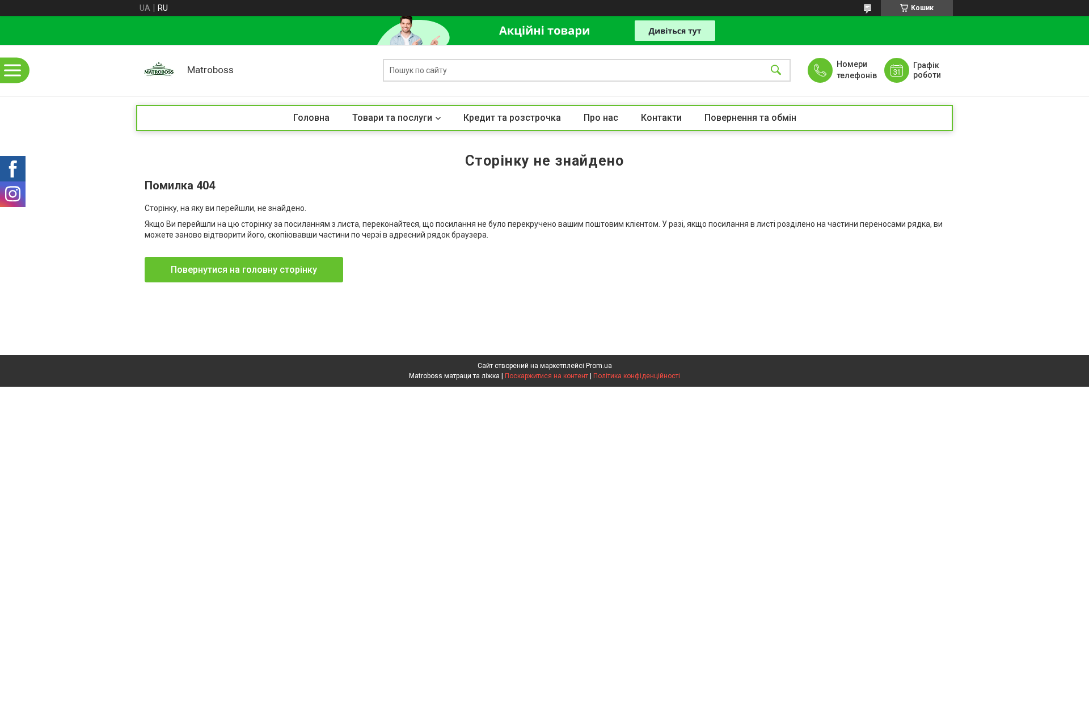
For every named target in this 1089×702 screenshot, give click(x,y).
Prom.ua (599, 366)
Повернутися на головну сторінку (244, 269)
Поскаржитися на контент (546, 376)
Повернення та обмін (750, 117)
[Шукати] (776, 70)
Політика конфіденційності (636, 376)
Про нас (601, 117)
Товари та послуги (392, 117)
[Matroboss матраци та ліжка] (159, 70)
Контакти (661, 117)
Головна (311, 117)
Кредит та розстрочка (512, 117)
